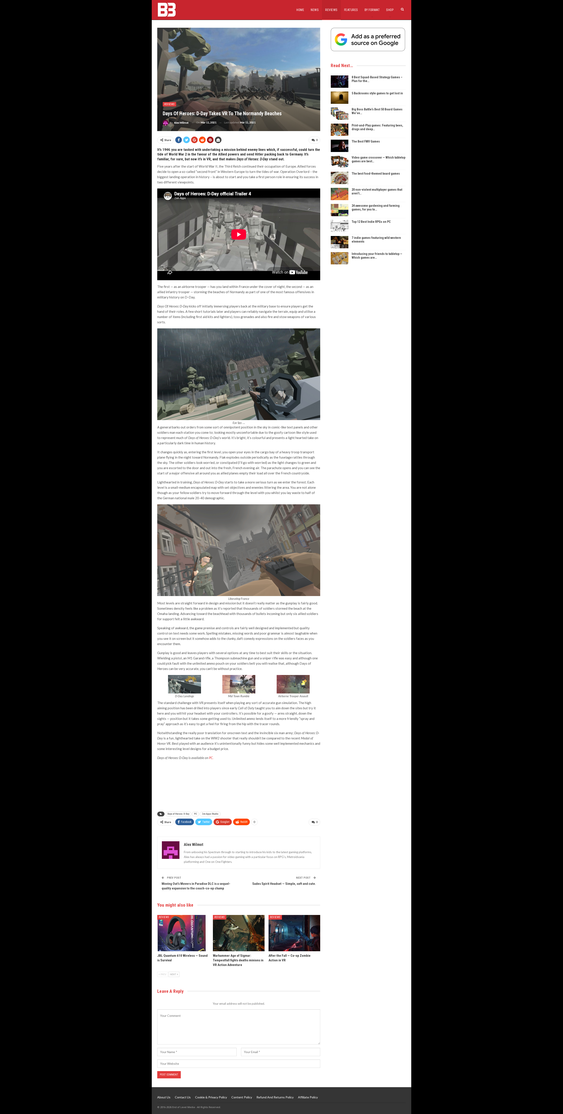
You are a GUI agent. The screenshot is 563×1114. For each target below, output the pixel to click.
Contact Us (183, 1097)
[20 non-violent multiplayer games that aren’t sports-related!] (339, 194)
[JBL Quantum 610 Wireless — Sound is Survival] (183, 933)
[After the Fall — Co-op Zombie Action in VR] (294, 933)
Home (300, 10)
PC (195, 814)
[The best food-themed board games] (339, 178)
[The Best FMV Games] (339, 146)
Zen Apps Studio (210, 814)
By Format (372, 10)
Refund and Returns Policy (275, 1097)
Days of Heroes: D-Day (178, 814)
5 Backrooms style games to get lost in (377, 93)
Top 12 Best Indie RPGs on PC (371, 221)
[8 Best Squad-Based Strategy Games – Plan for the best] (339, 81)
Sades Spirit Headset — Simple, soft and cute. (284, 884)
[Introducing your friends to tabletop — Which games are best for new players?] (339, 258)
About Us (163, 1097)
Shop (390, 10)
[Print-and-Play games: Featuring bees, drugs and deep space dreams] (339, 130)
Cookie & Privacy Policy (211, 1097)
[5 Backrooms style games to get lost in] (339, 97)
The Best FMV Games (366, 141)
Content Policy (241, 1097)
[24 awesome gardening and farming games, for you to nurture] (339, 210)
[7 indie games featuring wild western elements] (339, 242)
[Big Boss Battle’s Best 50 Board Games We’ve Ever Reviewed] (339, 114)
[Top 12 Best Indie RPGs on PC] (339, 226)
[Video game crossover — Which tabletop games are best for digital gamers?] (339, 162)
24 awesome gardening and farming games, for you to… (376, 207)
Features (351, 10)
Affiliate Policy (308, 1097)
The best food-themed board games (376, 173)
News (315, 10)
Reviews (331, 10)
